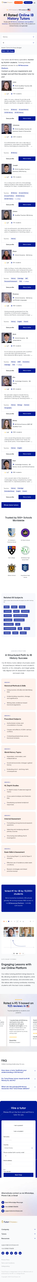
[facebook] (7, 1253)
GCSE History (8, 112)
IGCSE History (19, 112)
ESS (20, 628)
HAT (26, 278)
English (20, 321)
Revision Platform (18, 2)
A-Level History (23, 109)
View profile (10, 118)
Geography (7, 408)
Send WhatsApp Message (14, 1202)
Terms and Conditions (8, 1263)
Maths (6, 607)
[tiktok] (15, 1253)
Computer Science (10, 628)
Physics (16, 611)
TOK (20, 281)
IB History (14, 109)
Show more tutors (11, 505)
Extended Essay (9, 491)
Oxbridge (20, 278)
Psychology (25, 611)
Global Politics (8, 624)
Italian (15, 632)
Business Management (20, 615)
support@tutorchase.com (14, 1211)
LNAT (19, 362)
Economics (26, 362)
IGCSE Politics (8, 199)
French (26, 321)
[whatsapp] (2, 1253)
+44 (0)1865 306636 (11, 1206)
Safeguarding (5, 1266)
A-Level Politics (9, 196)
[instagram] (11, 1253)
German (26, 405)
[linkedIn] (20, 1253)
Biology (20, 405)
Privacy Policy (5, 1259)
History (13, 238)
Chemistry (7, 611)
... (31, 103)
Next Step (18, 1175)
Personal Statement (10, 281)
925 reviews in (23, 10)
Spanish (23, 632)
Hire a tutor (28, 2)
